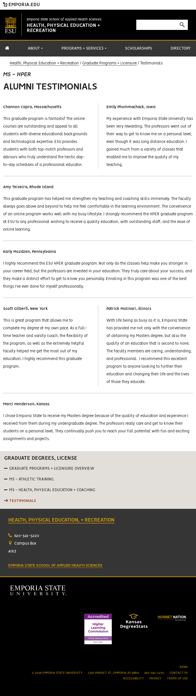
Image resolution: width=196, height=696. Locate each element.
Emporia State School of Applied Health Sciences (64, 19)
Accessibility (133, 678)
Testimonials (22, 501)
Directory (181, 48)
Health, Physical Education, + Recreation (61, 520)
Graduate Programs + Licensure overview (51, 468)
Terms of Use (177, 678)
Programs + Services (84, 48)
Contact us (178, 672)
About (35, 48)
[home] (7, 51)
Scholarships (138, 48)
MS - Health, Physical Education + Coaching (52, 490)
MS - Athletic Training (31, 479)
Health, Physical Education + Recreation (44, 63)
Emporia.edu (23, 5)
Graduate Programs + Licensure (109, 63)
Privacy (155, 678)
